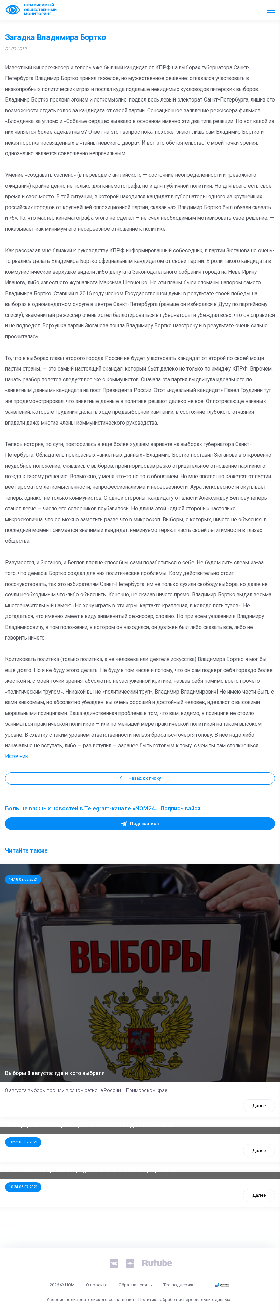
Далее (259, 1105)
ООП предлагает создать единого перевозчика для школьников (89, 1126)
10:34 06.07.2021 (23, 1186)
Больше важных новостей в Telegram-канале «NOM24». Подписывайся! (103, 808)
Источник (16, 756)
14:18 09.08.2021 (23, 879)
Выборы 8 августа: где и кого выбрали (55, 1073)
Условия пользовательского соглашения (90, 1299)
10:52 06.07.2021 (23, 1142)
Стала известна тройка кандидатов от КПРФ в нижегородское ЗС (91, 1170)
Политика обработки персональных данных (184, 1299)
